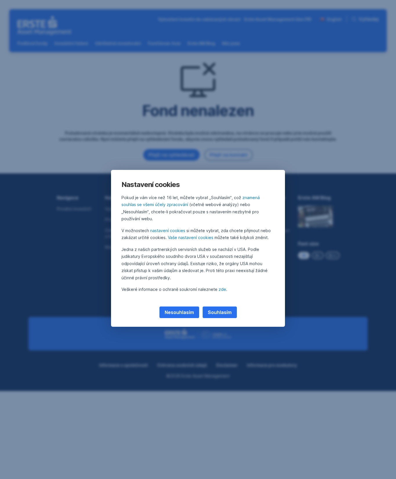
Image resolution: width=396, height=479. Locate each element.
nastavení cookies (167, 230)
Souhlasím (220, 312)
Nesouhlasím (179, 312)
